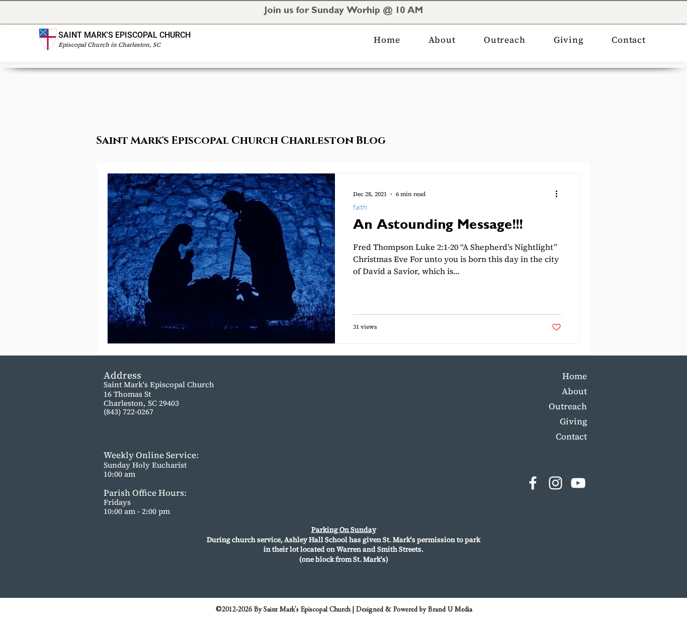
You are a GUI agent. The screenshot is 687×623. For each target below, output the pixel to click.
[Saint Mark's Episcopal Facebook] (533, 483)
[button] (442, 40)
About (574, 391)
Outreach (568, 406)
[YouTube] (578, 483)
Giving (573, 421)
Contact (571, 436)
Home (574, 376)
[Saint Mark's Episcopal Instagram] (555, 483)
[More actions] (560, 194)
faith (360, 207)
